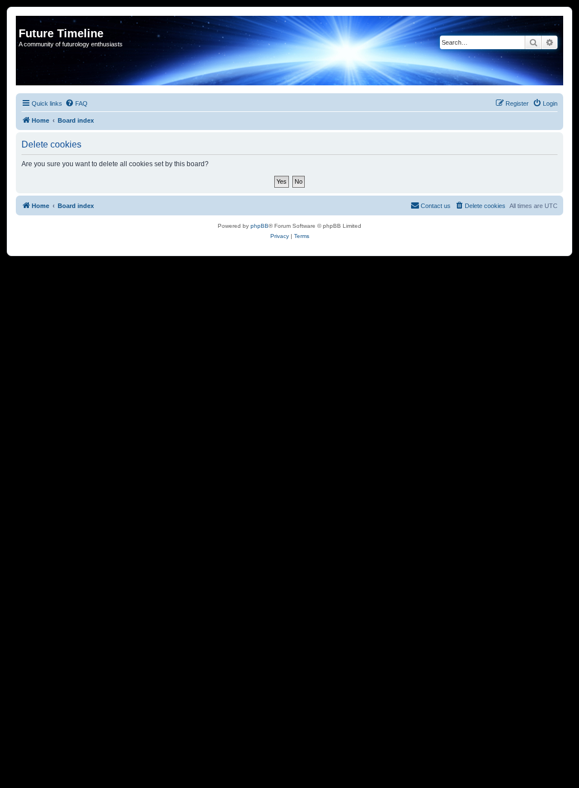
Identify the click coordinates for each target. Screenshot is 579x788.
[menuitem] (76, 103)
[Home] (25, 21)
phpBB (259, 226)
